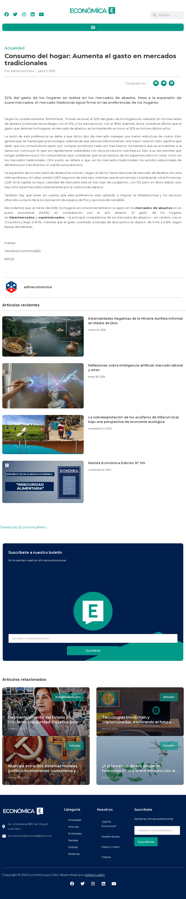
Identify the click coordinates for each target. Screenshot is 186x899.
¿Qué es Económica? (109, 824)
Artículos (73, 826)
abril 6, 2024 (110, 728)
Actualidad (14, 48)
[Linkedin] (32, 14)
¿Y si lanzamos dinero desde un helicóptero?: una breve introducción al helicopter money (138, 771)
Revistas (73, 840)
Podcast (73, 847)
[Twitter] (15, 14)
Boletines (74, 854)
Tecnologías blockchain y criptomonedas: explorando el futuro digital (136, 722)
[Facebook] (6, 14)
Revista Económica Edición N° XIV (116, 463)
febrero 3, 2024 (111, 777)
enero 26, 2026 (96, 376)
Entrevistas (74, 833)
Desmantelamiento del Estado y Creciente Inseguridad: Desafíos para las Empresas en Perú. (43, 722)
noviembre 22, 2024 (100, 469)
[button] (93, 27)
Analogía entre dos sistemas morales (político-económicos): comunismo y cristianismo (43, 771)
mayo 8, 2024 (16, 728)
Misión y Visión (111, 847)
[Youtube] (41, 14)
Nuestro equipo (111, 836)
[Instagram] (24, 14)
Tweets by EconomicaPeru (23, 527)
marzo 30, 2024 (18, 777)
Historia (106, 857)
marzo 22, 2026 (97, 329)
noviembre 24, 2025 (100, 428)
